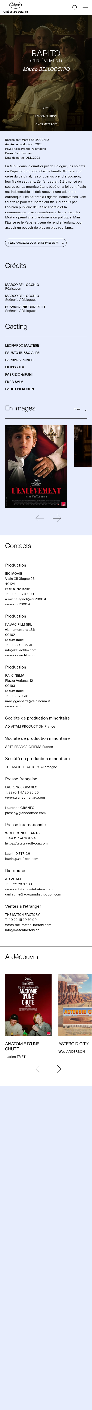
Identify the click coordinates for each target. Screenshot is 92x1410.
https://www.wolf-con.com (26, 843)
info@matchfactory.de (22, 930)
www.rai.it (13, 706)
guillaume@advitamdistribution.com (33, 894)
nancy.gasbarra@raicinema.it (27, 701)
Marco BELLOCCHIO (22, 285)
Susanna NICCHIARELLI (25, 307)
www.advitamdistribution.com (29, 889)
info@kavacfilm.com (21, 650)
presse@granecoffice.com (25, 813)
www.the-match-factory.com (28, 925)
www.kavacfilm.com (21, 655)
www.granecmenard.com (25, 797)
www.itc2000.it (17, 604)
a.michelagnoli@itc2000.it (25, 599)
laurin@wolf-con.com (21, 859)
